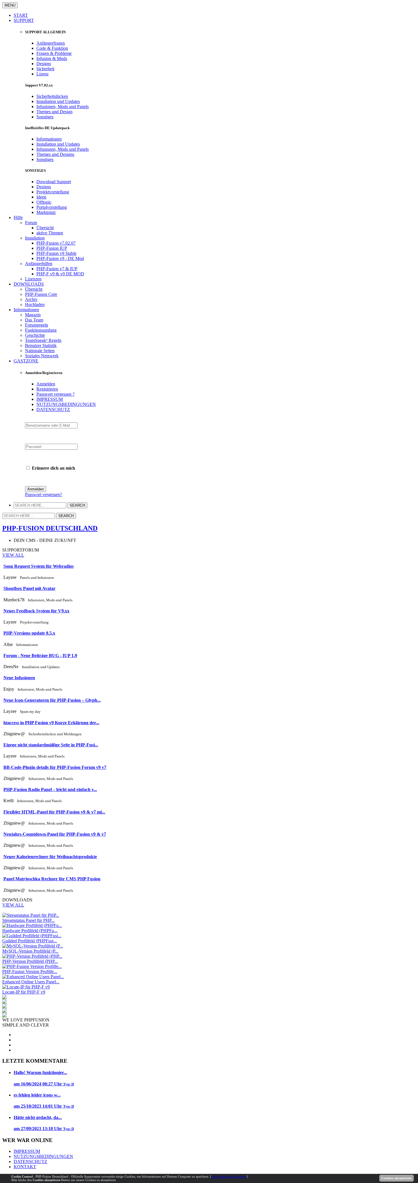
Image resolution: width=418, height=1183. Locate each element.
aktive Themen (49, 232)
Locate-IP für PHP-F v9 (23, 992)
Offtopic (43, 202)
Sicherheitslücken (52, 96)
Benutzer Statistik (41, 345)
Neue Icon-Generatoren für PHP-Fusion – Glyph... (52, 700)
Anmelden (45, 383)
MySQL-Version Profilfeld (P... (30, 951)
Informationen (49, 139)
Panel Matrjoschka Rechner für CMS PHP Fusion (51, 878)
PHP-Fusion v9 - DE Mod (60, 258)
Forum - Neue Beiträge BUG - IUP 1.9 (40, 655)
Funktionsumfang (41, 330)
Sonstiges (44, 116)
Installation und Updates (58, 101)
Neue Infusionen (19, 677)
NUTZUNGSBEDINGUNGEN (66, 404)
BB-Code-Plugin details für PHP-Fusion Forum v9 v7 (54, 767)
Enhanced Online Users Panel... (30, 981)
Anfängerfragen (50, 43)
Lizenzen (33, 278)
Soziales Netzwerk (42, 355)
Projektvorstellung (52, 191)
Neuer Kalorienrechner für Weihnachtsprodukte (50, 856)
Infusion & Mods (51, 58)
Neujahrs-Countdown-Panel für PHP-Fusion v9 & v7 (54, 834)
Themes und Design (54, 111)
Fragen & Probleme (54, 53)
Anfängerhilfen (38, 263)
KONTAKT (25, 1166)
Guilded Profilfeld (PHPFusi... (29, 940)
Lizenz (42, 73)
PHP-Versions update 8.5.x (29, 633)
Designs (43, 63)
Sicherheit (45, 68)
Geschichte (35, 335)
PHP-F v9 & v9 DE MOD (60, 273)
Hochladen (35, 304)
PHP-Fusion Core (41, 294)
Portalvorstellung (51, 207)
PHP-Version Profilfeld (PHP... (30, 961)
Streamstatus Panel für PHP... (28, 920)
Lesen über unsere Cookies (229, 1176)
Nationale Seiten (40, 350)
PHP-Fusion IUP (51, 248)
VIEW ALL (13, 555)
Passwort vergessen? (43, 494)
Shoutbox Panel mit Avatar (29, 588)
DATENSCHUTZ (53, 409)
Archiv (31, 299)
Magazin (33, 314)
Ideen (41, 197)
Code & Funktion (52, 48)
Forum (31, 222)
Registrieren (47, 389)
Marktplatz (46, 212)
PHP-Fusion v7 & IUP (56, 268)
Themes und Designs (55, 154)
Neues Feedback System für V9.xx (36, 610)
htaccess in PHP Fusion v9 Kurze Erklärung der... (51, 722)
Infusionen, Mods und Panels (62, 106)
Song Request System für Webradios (38, 566)
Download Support (53, 181)
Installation (35, 238)
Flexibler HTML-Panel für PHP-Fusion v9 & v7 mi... (54, 812)
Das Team (34, 319)
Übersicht (45, 227)
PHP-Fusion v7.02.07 (56, 243)
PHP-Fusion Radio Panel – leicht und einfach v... (50, 789)
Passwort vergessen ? (55, 394)
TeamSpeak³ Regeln (43, 340)
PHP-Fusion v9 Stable (56, 253)
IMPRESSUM (49, 399)
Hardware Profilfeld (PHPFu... (29, 930)
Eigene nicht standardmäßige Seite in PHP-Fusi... (50, 744)
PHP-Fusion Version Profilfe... (29, 971)
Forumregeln (36, 325)
